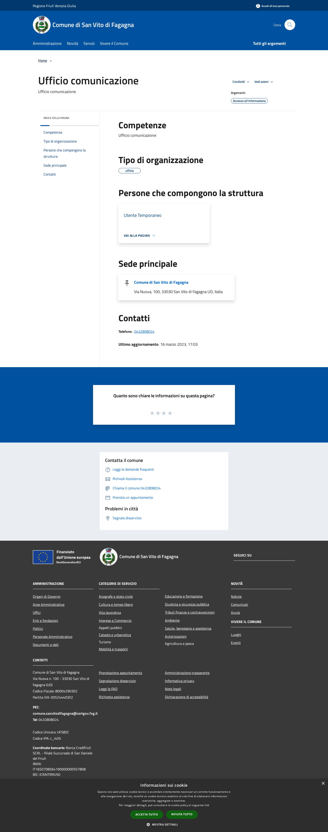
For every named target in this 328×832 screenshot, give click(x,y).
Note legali (173, 688)
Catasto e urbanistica (115, 634)
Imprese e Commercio (115, 620)
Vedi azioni (261, 81)
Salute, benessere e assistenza (188, 628)
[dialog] (164, 805)
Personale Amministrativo (52, 636)
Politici (38, 628)
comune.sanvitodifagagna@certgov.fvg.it (65, 713)
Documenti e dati (46, 644)
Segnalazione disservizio (117, 680)
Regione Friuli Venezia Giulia (54, 5)
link (207, 805)
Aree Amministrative (48, 604)
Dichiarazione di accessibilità (186, 697)
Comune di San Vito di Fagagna (161, 282)
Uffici (37, 612)
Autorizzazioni (176, 636)
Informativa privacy (179, 680)
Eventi (236, 642)
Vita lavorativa (110, 612)
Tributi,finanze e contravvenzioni (190, 612)
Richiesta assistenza (114, 697)
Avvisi (235, 612)
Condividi (239, 81)
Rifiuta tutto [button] (182, 814)
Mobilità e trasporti (113, 649)
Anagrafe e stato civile (116, 596)
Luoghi (236, 634)
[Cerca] (289, 24)
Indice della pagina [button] (56, 118)
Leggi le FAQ (108, 688)
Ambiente (172, 620)
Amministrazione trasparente (187, 672)
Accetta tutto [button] (146, 814)
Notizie (236, 596)
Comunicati (239, 604)
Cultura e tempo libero (116, 604)
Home (42, 60)
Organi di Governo (46, 596)
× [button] (323, 783)
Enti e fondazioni (45, 620)
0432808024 (144, 331)
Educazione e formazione (184, 596)
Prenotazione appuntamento (120, 672)
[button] (164, 824)
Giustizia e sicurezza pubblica (187, 604)
